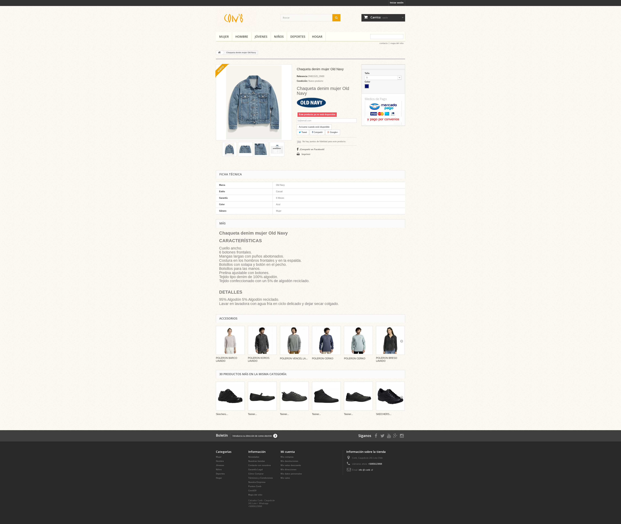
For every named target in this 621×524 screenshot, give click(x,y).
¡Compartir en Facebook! (312, 149)
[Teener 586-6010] (294, 396)
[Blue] (367, 86)
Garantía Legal (255, 469)
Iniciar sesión (396, 2)
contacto (384, 43)
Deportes (297, 37)
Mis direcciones (288, 469)
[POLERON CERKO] (326, 340)
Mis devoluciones (289, 461)
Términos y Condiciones (260, 478)
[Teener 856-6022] (358, 396)
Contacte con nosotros (259, 465)
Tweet (304, 132)
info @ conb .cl (366, 470)
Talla (367, 73)
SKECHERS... (383, 414)
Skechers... (222, 414)
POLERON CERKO (322, 358)
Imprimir (306, 154)
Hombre (241, 37)
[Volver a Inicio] (219, 53)
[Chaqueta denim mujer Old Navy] (229, 149)
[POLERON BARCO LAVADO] (230, 340)
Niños (279, 37)
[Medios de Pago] (383, 112)
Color (368, 82)
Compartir (318, 132)
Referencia (302, 76)
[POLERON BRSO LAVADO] (390, 340)
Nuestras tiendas (256, 461)
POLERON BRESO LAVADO (386, 359)
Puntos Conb (254, 486)
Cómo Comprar (256, 474)
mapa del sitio (396, 43)
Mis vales (285, 478)
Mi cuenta (288, 452)
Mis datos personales (291, 474)
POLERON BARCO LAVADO (226, 359)
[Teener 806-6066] (326, 396)
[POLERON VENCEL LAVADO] (294, 340)
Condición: (302, 81)
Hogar (317, 37)
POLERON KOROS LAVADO (258, 359)
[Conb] (246, 18)
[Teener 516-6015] (262, 396)
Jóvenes (261, 37)
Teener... (252, 414)
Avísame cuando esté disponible (314, 127)
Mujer (224, 37)
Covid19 (252, 490)
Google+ (333, 132)
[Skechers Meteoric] (230, 396)
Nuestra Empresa (256, 482)
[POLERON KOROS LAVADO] (262, 340)
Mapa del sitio (255, 495)
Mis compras (287, 457)
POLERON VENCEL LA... (294, 358)
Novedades (253, 457)
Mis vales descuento (291, 465)
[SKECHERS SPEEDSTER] (390, 396)
